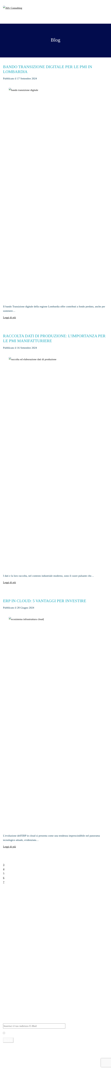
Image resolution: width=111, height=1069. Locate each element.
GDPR (11, 1010)
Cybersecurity (15, 997)
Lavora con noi (16, 911)
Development (15, 1001)
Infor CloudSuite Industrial (22, 935)
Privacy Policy (51, 1033)
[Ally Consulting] (12, 7)
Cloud (11, 992)
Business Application (19, 977)
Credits (7, 1066)
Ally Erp (8, 927)
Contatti (12, 915)
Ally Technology (12, 984)
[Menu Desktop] (105, 7)
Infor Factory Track (18, 939)
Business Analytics (17, 964)
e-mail (38, 1051)
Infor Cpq (13, 948)
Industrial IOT (15, 972)
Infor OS (12, 944)
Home (11, 919)
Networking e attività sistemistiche (26, 1005)
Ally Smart (9, 956)
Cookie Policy (10, 1062)
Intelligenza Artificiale (19, 968)
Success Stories (16, 907)
